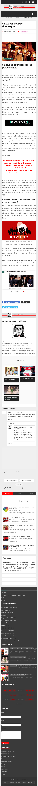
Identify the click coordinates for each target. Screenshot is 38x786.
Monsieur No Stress (23, 779)
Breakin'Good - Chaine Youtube (9, 607)
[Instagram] (29, 2)
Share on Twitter (11, 307)
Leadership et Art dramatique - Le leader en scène (22, 648)
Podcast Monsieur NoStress (8, 638)
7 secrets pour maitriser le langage (18, 657)
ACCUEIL (3, 592)
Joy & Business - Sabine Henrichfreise (11, 641)
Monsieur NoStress (20, 427)
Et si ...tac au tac (5, 610)
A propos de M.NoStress (14, 782)
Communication (9, 565)
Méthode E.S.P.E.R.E (7, 625)
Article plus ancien (26, 480)
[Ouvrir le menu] (32, 14)
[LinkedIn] (26, 2)
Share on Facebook (12, 302)
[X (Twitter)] (22, 2)
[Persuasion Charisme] (24, 31)
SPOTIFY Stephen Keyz (7, 630)
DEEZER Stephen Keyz (7, 633)
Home (5, 782)
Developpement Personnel (8, 756)
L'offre (3, 598)
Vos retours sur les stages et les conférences (13, 595)
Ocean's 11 (24, 291)
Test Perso (11, 570)
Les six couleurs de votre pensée (18, 674)
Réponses (12, 423)
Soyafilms (4, 615)
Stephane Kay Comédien (7, 612)
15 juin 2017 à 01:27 (19, 412)
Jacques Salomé (5, 623)
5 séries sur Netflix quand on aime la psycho (20, 536)
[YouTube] (33, 2)
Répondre (10, 419)
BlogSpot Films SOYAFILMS (8, 618)
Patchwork (20, 567)
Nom (2, 712)
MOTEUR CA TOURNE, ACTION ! (18, 517)
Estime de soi (4, 769)
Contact (3, 600)
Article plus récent (12, 480)
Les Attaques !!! (13, 666)
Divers (26, 569)
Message (4, 728)
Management (17, 569)
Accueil (19, 484)
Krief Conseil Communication (8, 620)
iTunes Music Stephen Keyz (8, 635)
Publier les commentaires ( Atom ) (17, 488)
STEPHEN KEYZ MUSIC (7, 628)
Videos (18, 570)
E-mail (3, 720)
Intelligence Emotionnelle (15, 562)
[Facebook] (19, 2)
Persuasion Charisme (6, 761)
